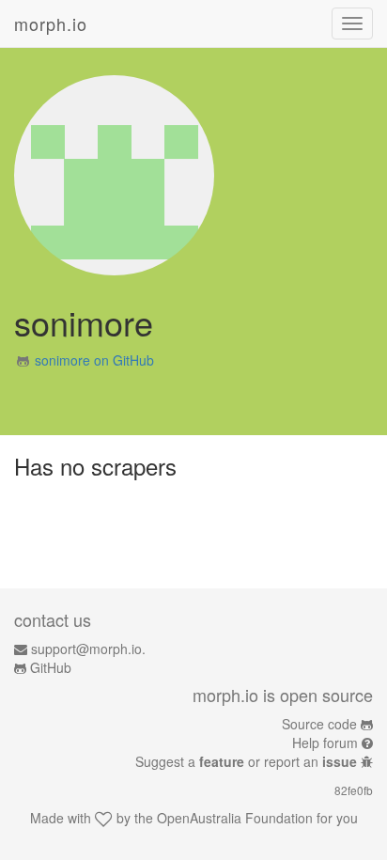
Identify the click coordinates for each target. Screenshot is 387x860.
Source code (319, 723)
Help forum (325, 742)
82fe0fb (353, 790)
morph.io (50, 23)
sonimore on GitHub (94, 360)
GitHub (50, 667)
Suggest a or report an (246, 761)
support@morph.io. (88, 648)
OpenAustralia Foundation (235, 817)
